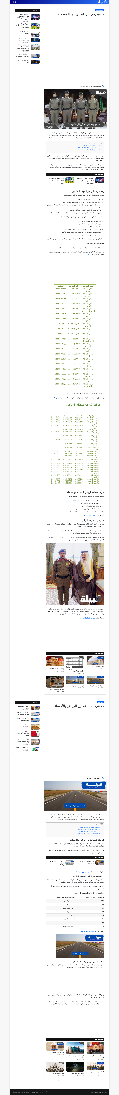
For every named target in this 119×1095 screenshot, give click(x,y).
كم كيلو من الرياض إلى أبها (98, 666)
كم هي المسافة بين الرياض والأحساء (96, 686)
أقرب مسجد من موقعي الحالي (77, 686)
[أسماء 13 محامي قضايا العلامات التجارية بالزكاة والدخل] (35, 40)
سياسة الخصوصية (16, 1092)
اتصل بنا (28, 1092)
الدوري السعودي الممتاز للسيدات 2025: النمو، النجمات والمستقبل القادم (56, 181)
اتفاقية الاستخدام (34, 1092)
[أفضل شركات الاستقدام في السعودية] (35, 34)
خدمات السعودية (99, 10)
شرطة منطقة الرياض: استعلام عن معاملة (88, 147)
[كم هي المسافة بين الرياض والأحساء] (95, 680)
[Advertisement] (75, 50)
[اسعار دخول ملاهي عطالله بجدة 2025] (35, 62)
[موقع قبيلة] (101, 2)
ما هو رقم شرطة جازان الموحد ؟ (56, 689)
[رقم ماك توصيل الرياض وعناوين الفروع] (55, 661)
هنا (88, 254)
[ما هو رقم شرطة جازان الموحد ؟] (55, 682)
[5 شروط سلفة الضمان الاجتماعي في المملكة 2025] (35, 56)
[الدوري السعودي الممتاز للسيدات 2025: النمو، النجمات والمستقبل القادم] (69, 180)
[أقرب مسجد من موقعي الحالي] (75, 680)
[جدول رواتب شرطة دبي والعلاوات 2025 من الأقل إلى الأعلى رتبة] (75, 662)
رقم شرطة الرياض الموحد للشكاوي (90, 145)
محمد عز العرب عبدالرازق (96, 86)
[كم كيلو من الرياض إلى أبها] (95, 660)
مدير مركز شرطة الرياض (92, 149)
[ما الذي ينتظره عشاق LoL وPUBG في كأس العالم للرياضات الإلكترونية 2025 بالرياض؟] (99, 180)
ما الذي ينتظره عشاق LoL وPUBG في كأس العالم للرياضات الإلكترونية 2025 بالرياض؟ (85, 181)
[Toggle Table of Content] (101, 143)
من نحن (23, 1092)
